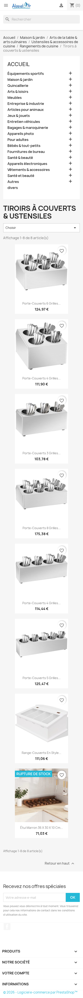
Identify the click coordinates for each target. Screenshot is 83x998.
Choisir (41, 227)
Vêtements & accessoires (28, 170)
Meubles (14, 97)
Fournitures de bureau (26, 151)
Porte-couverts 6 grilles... (41, 303)
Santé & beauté (20, 158)
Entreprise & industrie (25, 103)
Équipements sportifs (25, 73)
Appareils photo (20, 133)
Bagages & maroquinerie (27, 127)
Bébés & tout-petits (23, 145)
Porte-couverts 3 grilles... (42, 453)
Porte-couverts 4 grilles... (41, 378)
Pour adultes (18, 139)
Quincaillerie (17, 85)
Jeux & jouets (18, 115)
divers (12, 188)
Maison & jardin (20, 79)
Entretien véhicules (23, 121)
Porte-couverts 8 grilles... (42, 528)
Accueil (18, 64)
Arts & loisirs (17, 91)
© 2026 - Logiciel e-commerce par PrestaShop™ (40, 992)
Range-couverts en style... (41, 753)
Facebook (7, 926)
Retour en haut (60, 863)
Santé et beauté (20, 176)
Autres (13, 182)
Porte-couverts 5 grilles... (42, 678)
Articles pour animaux (25, 109)
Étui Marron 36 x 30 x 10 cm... (41, 828)
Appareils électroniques (27, 164)
